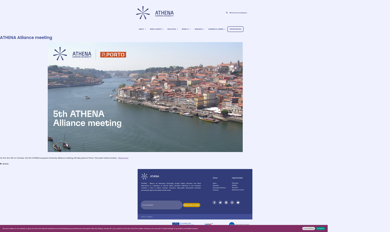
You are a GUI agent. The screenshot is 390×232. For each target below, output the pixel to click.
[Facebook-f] (214, 202)
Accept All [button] (320, 228)
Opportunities (235, 29)
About (141, 29)
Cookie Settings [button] (308, 228)
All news (5, 164)
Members (216, 185)
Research (199, 29)
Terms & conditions (147, 217)
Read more (123, 158)
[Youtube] (238, 202)
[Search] (226, 12)
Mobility (185, 29)
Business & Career (216, 29)
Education (171, 29)
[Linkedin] (226, 202)
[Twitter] (220, 202)
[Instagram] (232, 202)
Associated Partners (219, 188)
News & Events (155, 29)
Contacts (215, 190)
